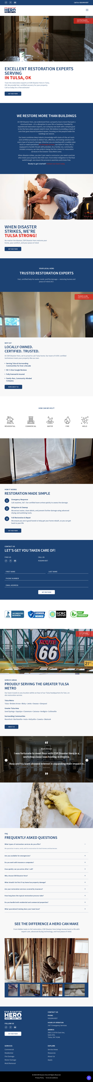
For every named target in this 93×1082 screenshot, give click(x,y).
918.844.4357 (43, 560)
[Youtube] (15, 2)
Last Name (52, 571)
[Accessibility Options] (89, 1078)
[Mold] (84, 420)
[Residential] (10, 420)
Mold (84, 426)
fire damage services (46, 144)
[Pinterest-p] (10, 2)
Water (50, 426)
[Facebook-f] (6, 2)
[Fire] (67, 420)
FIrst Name (10, 571)
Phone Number (12, 578)
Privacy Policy (39, 1078)
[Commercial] (31, 420)
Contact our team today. (55, 164)
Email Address (12, 585)
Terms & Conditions (52, 1078)
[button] (87, 760)
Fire (67, 426)
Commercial (30, 426)
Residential (10, 426)
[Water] (50, 420)
